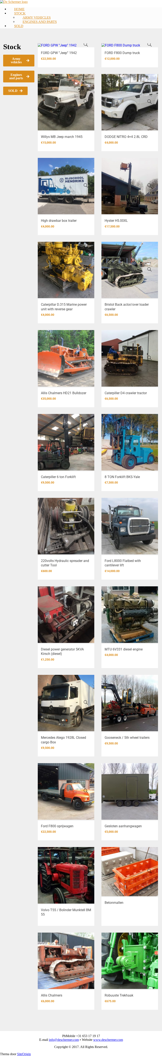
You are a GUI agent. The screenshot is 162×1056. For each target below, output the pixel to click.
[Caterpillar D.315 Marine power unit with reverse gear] (86, 269)
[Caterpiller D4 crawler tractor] (149, 358)
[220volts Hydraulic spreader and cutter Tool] (86, 525)
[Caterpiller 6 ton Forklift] (86, 442)
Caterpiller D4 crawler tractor (126, 393)
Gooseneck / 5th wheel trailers (127, 738)
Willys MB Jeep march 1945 (61, 137)
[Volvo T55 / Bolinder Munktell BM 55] (86, 875)
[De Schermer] (14, 2)
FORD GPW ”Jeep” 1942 (59, 53)
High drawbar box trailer (59, 221)
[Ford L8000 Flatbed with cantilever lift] (149, 525)
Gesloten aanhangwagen (123, 826)
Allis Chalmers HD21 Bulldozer (63, 393)
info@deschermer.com (64, 1039)
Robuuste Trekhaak (119, 995)
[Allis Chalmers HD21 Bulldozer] (86, 358)
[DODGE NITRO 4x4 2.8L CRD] (149, 101)
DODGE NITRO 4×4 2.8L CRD (126, 137)
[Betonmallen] (149, 871)
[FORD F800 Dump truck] (149, 44)
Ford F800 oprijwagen (57, 826)
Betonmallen (114, 903)
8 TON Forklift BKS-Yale (122, 477)
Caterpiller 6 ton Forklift (58, 477)
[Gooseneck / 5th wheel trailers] (149, 702)
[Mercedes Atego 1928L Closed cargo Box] (86, 702)
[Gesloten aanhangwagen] (149, 791)
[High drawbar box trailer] (86, 185)
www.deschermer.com (108, 1039)
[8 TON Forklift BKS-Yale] (149, 442)
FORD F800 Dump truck (122, 53)
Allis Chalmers (51, 995)
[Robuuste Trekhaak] (149, 960)
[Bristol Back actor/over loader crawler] (149, 269)
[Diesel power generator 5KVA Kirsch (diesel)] (86, 614)
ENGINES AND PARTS (40, 22)
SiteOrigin (24, 1054)
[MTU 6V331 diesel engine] (149, 614)
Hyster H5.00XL (116, 221)
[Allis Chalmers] (86, 960)
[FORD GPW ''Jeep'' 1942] (86, 44)
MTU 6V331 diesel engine (124, 649)
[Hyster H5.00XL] (149, 185)
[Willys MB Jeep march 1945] (86, 101)
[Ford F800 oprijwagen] (86, 791)
